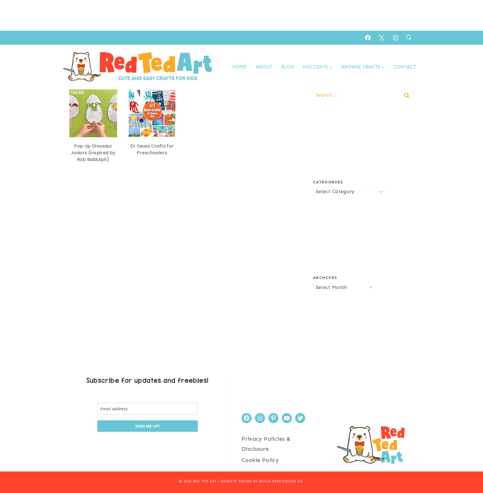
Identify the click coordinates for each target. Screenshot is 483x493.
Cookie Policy (260, 460)
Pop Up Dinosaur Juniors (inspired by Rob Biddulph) (93, 153)
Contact (405, 67)
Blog (287, 67)
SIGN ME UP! (147, 426)
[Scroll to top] (469, 470)
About (264, 67)
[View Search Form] (409, 37)
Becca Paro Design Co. (281, 481)
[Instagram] (395, 37)
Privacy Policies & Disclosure (266, 443)
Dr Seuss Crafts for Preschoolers (152, 149)
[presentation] (93, 113)
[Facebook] (367, 37)
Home (240, 67)
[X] (381, 37)
